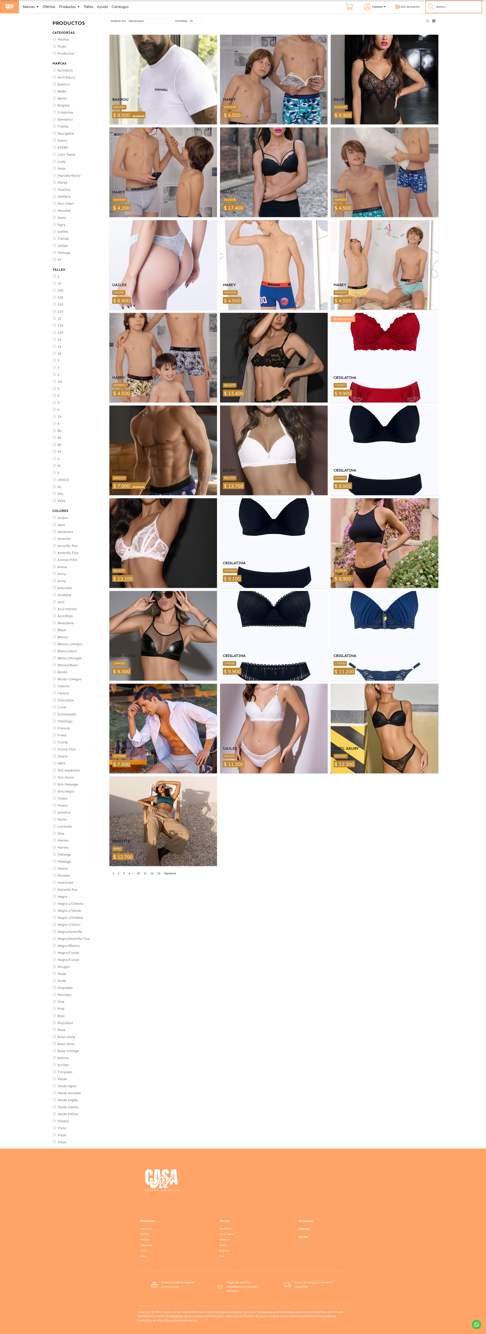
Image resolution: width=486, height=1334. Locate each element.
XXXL (62, 501)
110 (60, 304)
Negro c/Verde (69, 911)
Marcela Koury (69, 175)
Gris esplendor (69, 770)
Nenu (62, 218)
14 (59, 339)
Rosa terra (66, 1044)
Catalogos (120, 6)
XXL (61, 494)
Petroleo (64, 995)
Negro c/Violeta (70, 918)
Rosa (61, 1030)
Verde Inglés (68, 1100)
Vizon (62, 1142)
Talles (88, 6)
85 (59, 438)
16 (59, 346)
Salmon (63, 1058)
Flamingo (65, 721)
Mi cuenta (306, 1221)
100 (60, 290)
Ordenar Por (118, 21)
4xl (60, 382)
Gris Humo (66, 777)
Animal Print (67, 560)
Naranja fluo (67, 890)
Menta (63, 868)
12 (59, 318)
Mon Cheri (66, 204)
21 (145, 873)
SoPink (63, 232)
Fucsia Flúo (67, 749)
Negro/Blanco (69, 946)
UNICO (63, 480)
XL (60, 487)
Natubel (64, 211)
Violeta (63, 1121)
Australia (65, 588)
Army (62, 574)
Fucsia (63, 742)
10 (59, 283)
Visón (62, 1128)
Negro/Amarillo (70, 932)
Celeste (63, 686)
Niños (144, 1250)
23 (158, 873)
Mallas (144, 1234)
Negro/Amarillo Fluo (74, 939)
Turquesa (65, 1072)
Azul (61, 602)
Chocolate (66, 700)
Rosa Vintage (68, 1051)
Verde (62, 1079)
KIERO (63, 147)
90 (59, 445)
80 (59, 431)
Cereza (63, 693)
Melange (64, 854)
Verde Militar (68, 1114)
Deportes (146, 1245)
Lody (62, 161)
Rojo (61, 1016)
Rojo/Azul (65, 1023)
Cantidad (181, 21)
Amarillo (64, 539)
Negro (63, 897)
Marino (63, 840)
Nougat (64, 967)
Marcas (31, 6)
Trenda (63, 239)
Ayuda (102, 6)
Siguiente (170, 873)
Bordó (62, 672)
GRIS (61, 763)
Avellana (64, 595)
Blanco (63, 637)
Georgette (66, 133)
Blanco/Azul (67, 651)
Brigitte (64, 105)
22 (152, 873)
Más (143, 1256)
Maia (61, 168)
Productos (69, 6)
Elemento (65, 119)
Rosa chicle (66, 1037)
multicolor (66, 882)
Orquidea (65, 988)
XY (60, 260)
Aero (61, 525)
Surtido (63, 1065)
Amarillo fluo (68, 546)
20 (138, 873)
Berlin (62, 98)
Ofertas (49, 6)
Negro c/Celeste (70, 904)
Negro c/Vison (69, 925)
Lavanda (65, 826)
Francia (64, 728)
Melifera (64, 197)
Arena (62, 567)
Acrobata (65, 70)
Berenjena (66, 623)
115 (60, 311)
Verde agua (67, 1086)
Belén (62, 91)
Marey (63, 182)
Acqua (63, 518)
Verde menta (68, 1107)
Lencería (145, 1228)
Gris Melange (68, 784)
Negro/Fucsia (68, 953)
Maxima (64, 190)
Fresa (62, 735)
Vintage (64, 253)
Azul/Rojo (65, 616)
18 (59, 354)
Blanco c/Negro (70, 644)
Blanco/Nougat (70, 658)
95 (59, 452)
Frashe (63, 126)
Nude (62, 974)
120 (60, 325)
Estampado (67, 714)
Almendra (65, 532)
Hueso (63, 798)
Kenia (62, 819)
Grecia (63, 756)
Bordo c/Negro (69, 679)
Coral (62, 707)
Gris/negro (66, 791)
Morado (64, 875)
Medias (63, 39)
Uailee (63, 246)
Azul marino (67, 609)
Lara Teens (66, 154)
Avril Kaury (66, 77)
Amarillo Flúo (68, 553)
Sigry (61, 225)
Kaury (62, 140)
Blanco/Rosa (67, 665)
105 (60, 297)
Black (62, 630)
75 (59, 417)
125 (60, 332)
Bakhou (64, 84)
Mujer (62, 46)
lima (61, 833)
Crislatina (65, 112)
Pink (61, 1002)
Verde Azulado (69, 1093)
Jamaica (64, 812)
